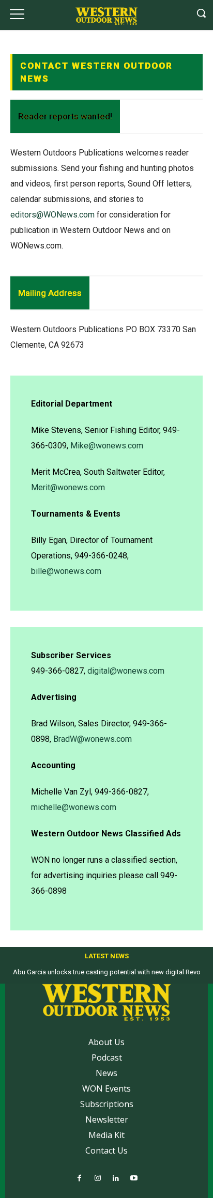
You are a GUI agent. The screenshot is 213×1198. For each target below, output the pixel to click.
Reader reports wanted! (65, 116)
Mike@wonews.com (106, 445)
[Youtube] (134, 1179)
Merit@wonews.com (68, 487)
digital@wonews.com (125, 671)
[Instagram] (97, 1179)
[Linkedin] (115, 1179)
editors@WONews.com (52, 215)
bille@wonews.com (66, 571)
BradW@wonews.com (92, 739)
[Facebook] (79, 1179)
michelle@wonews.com (73, 807)
